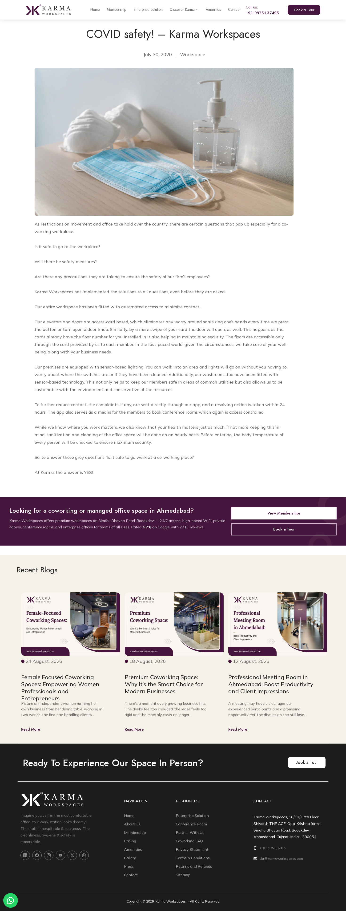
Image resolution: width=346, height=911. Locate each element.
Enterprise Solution (192, 815)
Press (129, 866)
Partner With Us (190, 832)
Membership (116, 9)
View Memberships (284, 513)
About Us (132, 824)
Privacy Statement (192, 849)
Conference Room (191, 824)
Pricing (130, 841)
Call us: (262, 10)
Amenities (213, 9)
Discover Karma (182, 9)
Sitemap (183, 875)
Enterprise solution (148, 9)
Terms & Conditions (193, 858)
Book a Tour (304, 10)
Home (95, 9)
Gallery (130, 858)
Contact (234, 9)
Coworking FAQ (189, 841)
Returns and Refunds (194, 866)
